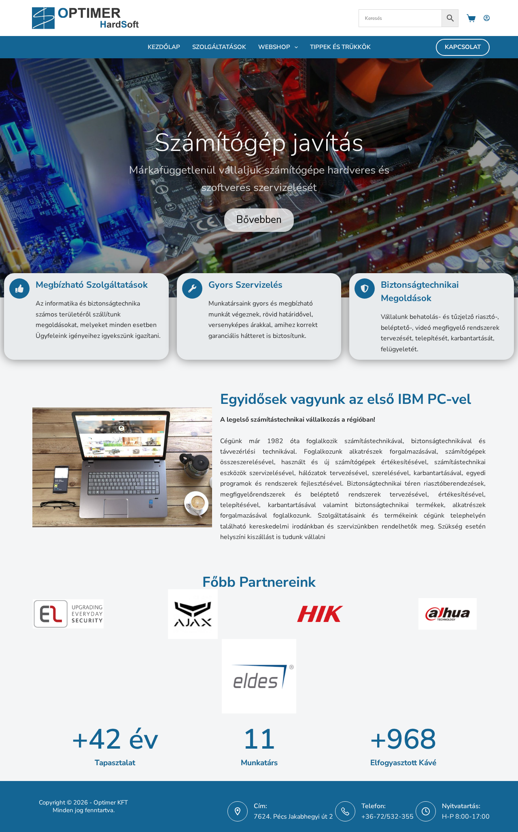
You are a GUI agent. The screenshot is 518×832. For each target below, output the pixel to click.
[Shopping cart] (471, 18)
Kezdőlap (164, 47)
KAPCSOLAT (463, 47)
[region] (259, 177)
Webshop (274, 47)
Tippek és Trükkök (340, 47)
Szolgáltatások (219, 47)
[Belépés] (487, 18)
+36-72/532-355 (387, 816)
